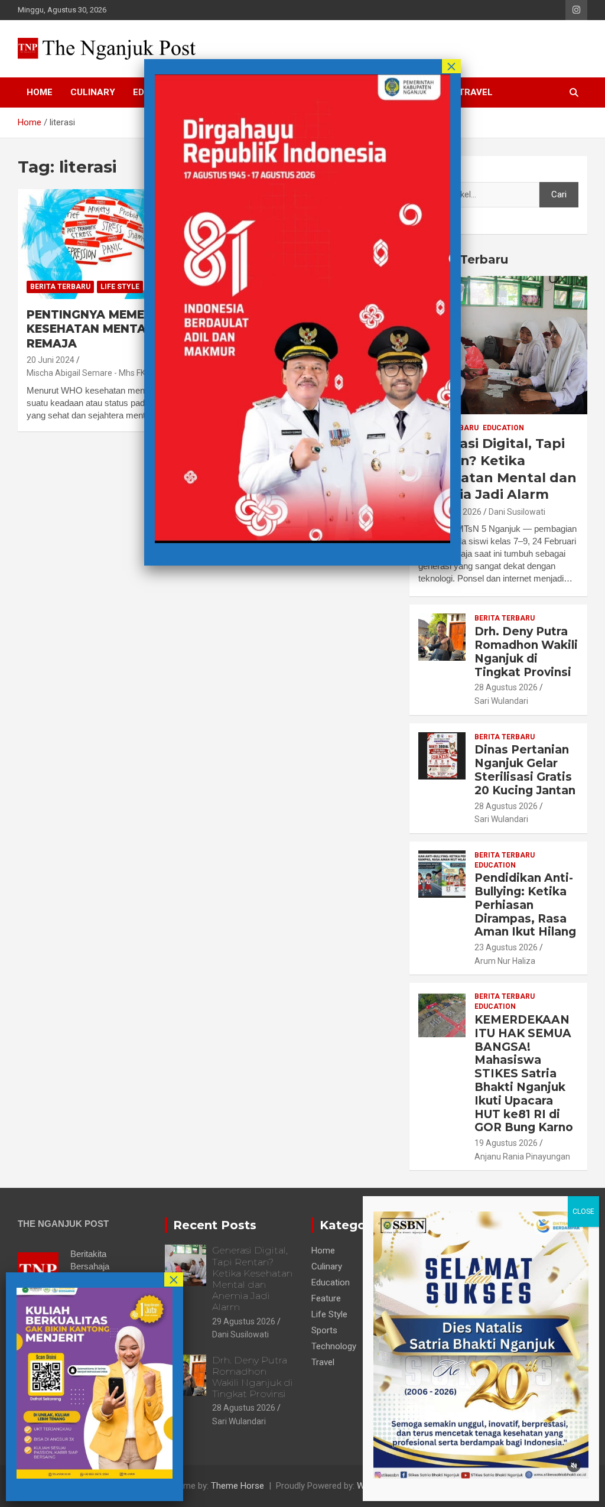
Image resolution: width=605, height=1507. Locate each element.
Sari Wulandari (501, 701)
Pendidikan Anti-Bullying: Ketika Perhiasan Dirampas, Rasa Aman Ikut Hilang (525, 904)
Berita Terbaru (60, 286)
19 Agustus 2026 (506, 1143)
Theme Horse (237, 1485)
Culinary (92, 92)
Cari (426, 170)
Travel (475, 92)
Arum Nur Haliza (504, 961)
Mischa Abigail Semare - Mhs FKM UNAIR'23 (108, 373)
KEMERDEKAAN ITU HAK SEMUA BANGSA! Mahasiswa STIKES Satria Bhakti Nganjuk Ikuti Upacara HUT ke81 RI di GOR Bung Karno (523, 1073)
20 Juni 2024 (50, 360)
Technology (333, 1346)
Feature (326, 1298)
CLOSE (583, 1211)
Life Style (119, 286)
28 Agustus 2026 (506, 687)
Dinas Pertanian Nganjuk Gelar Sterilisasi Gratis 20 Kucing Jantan (524, 770)
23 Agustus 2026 (506, 947)
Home (40, 92)
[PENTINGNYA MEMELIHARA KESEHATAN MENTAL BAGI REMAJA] (109, 244)
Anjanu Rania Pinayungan (522, 1156)
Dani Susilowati (517, 512)
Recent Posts (214, 1225)
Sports (324, 1330)
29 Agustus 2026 (243, 1321)
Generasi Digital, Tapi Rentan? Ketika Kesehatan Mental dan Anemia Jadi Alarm (497, 469)
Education (503, 428)
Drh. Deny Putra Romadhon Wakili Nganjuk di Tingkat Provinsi (526, 651)
